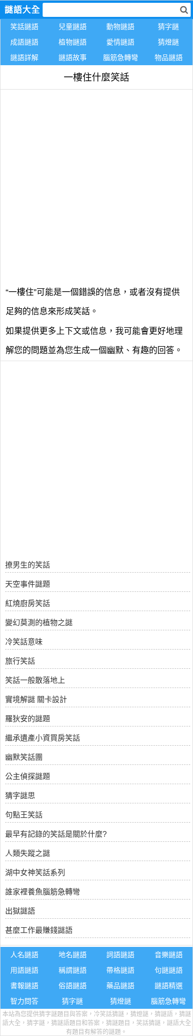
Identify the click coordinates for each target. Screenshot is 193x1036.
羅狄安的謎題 (27, 719)
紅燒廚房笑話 (27, 603)
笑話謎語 (24, 26)
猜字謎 (168, 26)
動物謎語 (120, 26)
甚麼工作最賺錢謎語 (39, 930)
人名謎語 (24, 955)
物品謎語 (169, 57)
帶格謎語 (120, 970)
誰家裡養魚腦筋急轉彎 (42, 892)
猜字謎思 (20, 796)
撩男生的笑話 (27, 565)
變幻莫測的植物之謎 (39, 623)
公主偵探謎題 (27, 776)
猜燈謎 (168, 42)
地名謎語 (73, 955)
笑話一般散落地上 (35, 680)
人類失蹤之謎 (27, 853)
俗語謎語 (73, 986)
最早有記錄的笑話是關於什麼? (56, 834)
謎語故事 (73, 57)
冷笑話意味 (24, 642)
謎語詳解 (24, 57)
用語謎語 (24, 970)
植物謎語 (73, 42)
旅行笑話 (20, 661)
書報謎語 (24, 986)
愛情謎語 (120, 42)
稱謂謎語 (73, 970)
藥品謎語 (120, 986)
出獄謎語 (20, 911)
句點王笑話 (24, 815)
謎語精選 (169, 986)
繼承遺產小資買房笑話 (42, 738)
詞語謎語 (120, 955)
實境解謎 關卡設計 (36, 699)
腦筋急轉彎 (120, 57)
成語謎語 (24, 42)
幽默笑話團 (24, 757)
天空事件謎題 (27, 584)
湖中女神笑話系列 (35, 873)
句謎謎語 (169, 970)
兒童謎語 (73, 26)
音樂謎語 (169, 955)
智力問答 (24, 1001)
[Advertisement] (96, 186)
